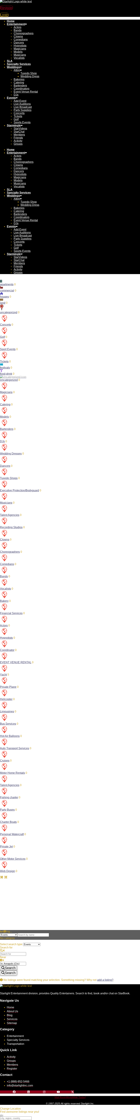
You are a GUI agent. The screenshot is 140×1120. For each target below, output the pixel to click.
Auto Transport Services (14, 748)
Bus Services (8, 723)
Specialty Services (19, 64)
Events (11, 97)
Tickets (18, 116)
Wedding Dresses (11, 453)
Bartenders (20, 85)
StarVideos (20, 128)
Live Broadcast (23, 107)
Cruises (4, 760)
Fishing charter (9, 797)
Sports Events (22, 122)
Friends (18, 137)
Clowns (18, 36)
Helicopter (6, 699)
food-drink (6, 373)
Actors (17, 27)
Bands (18, 30)
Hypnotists (20, 45)
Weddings (13, 67)
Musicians (20, 54)
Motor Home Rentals (12, 772)
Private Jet (6, 846)
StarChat (19, 131)
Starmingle (14, 125)
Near (3, 957)
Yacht (3, 674)
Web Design (7, 871)
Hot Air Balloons (10, 736)
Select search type (11, 944)
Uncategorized (9, 379)
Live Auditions (22, 104)
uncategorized (8, 312)
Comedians (21, 39)
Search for (6, 947)
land (2, 302)
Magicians (20, 48)
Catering (19, 82)
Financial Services (11, 613)
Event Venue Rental (26, 91)
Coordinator (7, 650)
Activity (18, 140)
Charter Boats (8, 822)
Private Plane (8, 686)
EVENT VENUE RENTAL (15, 662)
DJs (16, 94)
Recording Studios (11, 527)
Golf (16, 119)
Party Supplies (22, 110)
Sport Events (8, 349)
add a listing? (105, 979)
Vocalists (19, 57)
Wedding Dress (29, 76)
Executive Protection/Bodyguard (19, 490)
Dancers (19, 42)
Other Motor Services (12, 858)
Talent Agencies (9, 515)
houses (4, 296)
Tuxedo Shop (28, 73)
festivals (5, 367)
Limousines (7, 711)
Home (11, 21)
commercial (7, 290)
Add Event (20, 100)
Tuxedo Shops (9, 478)
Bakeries (19, 79)
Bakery (4, 600)
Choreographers (23, 33)
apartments (6, 284)
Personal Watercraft (12, 834)
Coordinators (21, 88)
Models (18, 51)
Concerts (19, 113)
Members (19, 134)
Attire (17, 70)
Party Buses (7, 809)
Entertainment (16, 24)
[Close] (1, 1115)
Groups (18, 143)
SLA (9, 61)
